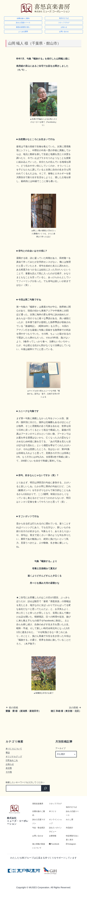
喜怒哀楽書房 (37, 804)
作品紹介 (69, 828)
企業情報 (52, 836)
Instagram (72, 844)
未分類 (9, 768)
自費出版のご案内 (23, 18)
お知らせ (64, 27)
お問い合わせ (64, 31)
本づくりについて (14, 748)
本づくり (52, 811)
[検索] (45, 788)
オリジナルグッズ (14, 756)
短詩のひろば (64, 18)
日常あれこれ (12, 760)
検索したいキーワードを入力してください (25, 782)
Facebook (55, 844)
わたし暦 (69, 819)
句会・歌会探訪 (38, 828)
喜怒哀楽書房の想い (23, 27)
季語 (8, 752)
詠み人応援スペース (23, 22)
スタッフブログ (63, 22)
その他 (9, 772)
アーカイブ (60, 748)
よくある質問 (23, 31)
